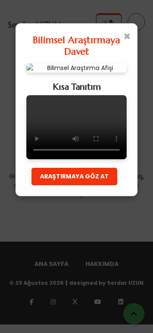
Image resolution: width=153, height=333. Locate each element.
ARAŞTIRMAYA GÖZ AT (74, 176)
